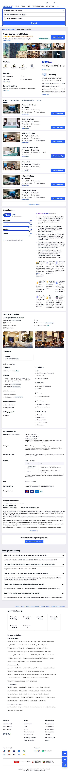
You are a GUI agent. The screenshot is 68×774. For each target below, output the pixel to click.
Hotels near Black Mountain (15, 668)
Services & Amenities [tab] (28, 100)
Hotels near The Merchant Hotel (16, 674)
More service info (7, 729)
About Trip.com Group (29, 740)
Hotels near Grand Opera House (31, 668)
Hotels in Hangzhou (24, 700)
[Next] (64, 339)
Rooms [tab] (5, 100)
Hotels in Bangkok (45, 687)
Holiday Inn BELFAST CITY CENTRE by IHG (18, 641)
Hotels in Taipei (39, 697)
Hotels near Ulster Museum (14, 677)
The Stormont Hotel (30, 648)
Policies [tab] (39, 100)
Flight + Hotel (50, 6)
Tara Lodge (48, 651)
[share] (64, 759)
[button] (50, 2)
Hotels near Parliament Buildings (33, 674)
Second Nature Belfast (36, 661)
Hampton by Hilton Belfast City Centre (17, 655)
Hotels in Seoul (23, 694)
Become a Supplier (50, 737)
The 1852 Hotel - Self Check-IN (16, 648)
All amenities (6, 81)
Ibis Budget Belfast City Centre (40, 645)
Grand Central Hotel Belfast (15, 34)
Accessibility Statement (30, 737)
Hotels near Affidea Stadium (47, 668)
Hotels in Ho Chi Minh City (27, 697)
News (25, 726)
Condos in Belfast (12, 707)
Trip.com (17, 606)
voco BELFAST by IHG (34, 655)
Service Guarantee (7, 726)
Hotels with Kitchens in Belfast (15, 710)
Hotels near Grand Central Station (16, 681)
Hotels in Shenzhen (13, 690)
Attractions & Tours (38, 6)
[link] (47, 2)
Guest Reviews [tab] (14, 100)
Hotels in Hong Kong (33, 690)
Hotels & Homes (7, 6)
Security (47, 740)
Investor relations (49, 723)
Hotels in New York (12, 700)
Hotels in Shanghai (12, 687)
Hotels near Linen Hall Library (15, 671)
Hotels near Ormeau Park (49, 674)
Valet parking (8, 386)
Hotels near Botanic (44, 677)
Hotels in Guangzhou (33, 687)
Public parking (8, 320)
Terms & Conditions (29, 732)
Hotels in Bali (42, 700)
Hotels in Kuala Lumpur (13, 697)
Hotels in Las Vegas (12, 694)
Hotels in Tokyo (23, 690)
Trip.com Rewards (49, 726)
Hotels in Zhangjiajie (44, 694)
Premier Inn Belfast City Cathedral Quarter (18, 661)
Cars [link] (29, 6)
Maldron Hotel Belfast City (48, 655)
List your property (49, 732)
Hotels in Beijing (22, 687)
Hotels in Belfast (45, 606)
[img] (15, 50)
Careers (26, 729)
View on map (45, 94)
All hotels (47, 734)
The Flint (51, 658)
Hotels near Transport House (30, 677)
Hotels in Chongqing (45, 690)
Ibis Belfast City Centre (42, 648)
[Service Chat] (64, 764)
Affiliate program (49, 729)
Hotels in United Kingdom (32, 606)
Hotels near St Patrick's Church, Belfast (34, 671)
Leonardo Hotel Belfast (48, 641)
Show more (6, 90)
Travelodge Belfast (35, 641)
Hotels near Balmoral (31, 681)
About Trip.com (28, 723)
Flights (17, 6)
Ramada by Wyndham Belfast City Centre (18, 651)
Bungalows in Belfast (23, 707)
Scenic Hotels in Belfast (49, 707)
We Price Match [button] (45, 38)
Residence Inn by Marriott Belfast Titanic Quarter (35, 658)
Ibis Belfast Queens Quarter (14, 658)
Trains (23, 6)
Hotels (22, 606)
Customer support (7, 723)
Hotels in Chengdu (32, 694)
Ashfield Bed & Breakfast (24, 645)
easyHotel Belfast (12, 645)
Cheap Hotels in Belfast (36, 707)
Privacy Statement (28, 734)
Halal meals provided (42, 378)
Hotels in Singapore (50, 697)
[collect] (64, 753)
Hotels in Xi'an (33, 700)
